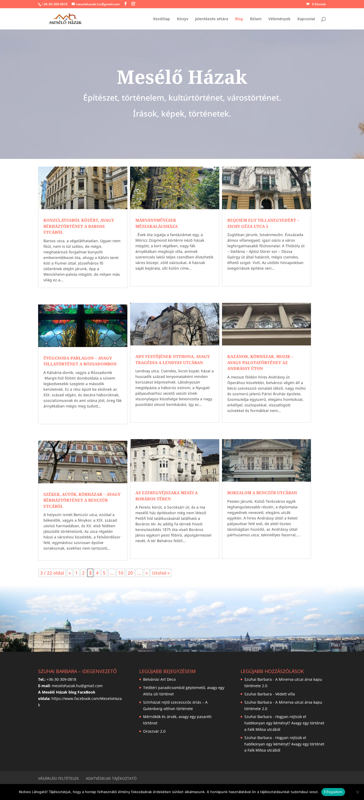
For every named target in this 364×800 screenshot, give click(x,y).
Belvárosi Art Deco (159, 679)
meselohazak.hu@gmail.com (77, 685)
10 (120, 573)
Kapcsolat (306, 19)
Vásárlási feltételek (58, 778)
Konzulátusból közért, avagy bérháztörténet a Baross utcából (78, 226)
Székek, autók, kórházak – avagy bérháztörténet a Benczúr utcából (81, 500)
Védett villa (285, 693)
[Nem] (357, 792)
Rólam (255, 19)
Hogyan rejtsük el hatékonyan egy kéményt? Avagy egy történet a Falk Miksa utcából (284, 723)
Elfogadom (333, 792)
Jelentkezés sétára (211, 19)
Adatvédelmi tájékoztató (111, 778)
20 (130, 573)
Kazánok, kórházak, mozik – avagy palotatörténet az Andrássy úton (260, 362)
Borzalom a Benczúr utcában (262, 492)
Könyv (182, 19)
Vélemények (279, 19)
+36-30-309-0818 (54, 4)
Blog (239, 19)
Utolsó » (161, 573)
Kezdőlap (161, 19)
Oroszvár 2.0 (154, 731)
